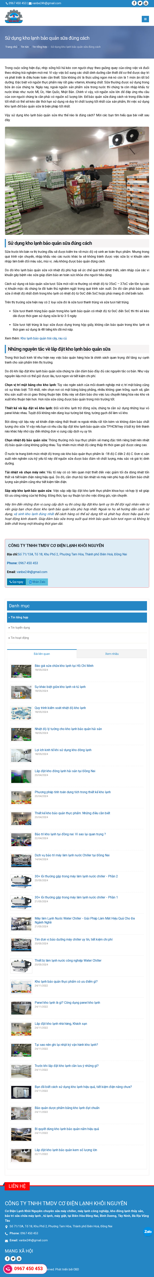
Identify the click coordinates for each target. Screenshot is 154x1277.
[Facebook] (134, 3)
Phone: (12, 563)
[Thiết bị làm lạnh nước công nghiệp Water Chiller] (21, 966)
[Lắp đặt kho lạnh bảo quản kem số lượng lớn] (21, 1155)
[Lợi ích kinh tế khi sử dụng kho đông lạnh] (21, 755)
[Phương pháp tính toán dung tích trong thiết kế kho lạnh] (21, 797)
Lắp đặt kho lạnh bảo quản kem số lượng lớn (66, 1150)
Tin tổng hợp (39, 46)
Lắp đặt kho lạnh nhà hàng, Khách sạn (61, 1024)
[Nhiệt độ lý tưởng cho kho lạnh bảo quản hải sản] (21, 734)
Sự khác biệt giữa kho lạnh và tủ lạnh (60, 687)
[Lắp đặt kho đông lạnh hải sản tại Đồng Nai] (21, 776)
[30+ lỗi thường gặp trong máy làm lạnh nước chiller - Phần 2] (21, 881)
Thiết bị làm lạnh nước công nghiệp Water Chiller (68, 960)
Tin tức (25, 46)
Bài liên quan (42, 653)
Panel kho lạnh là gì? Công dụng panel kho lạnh (67, 1003)
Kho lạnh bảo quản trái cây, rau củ (43, 338)
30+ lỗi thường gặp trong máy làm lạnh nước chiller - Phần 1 (76, 897)
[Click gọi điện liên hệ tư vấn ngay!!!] (8, 1269)
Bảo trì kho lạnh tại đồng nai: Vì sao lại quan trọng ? (70, 834)
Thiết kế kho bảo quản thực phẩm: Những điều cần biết (72, 813)
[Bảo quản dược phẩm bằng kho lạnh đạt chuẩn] (21, 1113)
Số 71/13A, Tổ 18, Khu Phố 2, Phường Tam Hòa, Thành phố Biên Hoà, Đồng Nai (72, 554)
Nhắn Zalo (38, 581)
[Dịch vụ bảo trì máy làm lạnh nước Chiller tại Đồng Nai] (21, 860)
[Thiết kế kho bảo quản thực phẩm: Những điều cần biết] (21, 818)
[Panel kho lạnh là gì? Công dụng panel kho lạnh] (21, 1008)
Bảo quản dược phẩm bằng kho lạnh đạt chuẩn (67, 1108)
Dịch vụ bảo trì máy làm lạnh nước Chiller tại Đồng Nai (72, 855)
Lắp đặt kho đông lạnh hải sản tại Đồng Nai (65, 771)
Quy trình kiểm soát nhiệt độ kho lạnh (60, 708)
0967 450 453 (28, 563)
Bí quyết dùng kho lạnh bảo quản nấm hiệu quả (67, 1129)
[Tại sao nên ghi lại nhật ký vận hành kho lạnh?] (21, 1050)
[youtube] (145, 3)
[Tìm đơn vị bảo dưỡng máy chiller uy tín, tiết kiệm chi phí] (21, 945)
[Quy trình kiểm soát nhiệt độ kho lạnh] (21, 713)
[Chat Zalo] (148, 1231)
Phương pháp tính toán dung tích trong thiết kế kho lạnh (73, 792)
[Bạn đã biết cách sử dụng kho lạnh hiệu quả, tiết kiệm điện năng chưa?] (21, 1092)
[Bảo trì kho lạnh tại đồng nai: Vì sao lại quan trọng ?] (21, 839)
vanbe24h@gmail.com (46, 3)
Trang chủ (11, 46)
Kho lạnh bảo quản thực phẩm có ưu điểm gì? (66, 981)
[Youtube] (18, 1258)
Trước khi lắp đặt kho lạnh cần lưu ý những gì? (67, 1066)
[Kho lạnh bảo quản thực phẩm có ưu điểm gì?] (21, 987)
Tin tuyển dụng (20, 627)
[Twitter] (140, 3)
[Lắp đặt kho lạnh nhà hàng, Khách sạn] (21, 1029)
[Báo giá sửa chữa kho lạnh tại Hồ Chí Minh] (21, 671)
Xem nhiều (112, 653)
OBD (76, 1269)
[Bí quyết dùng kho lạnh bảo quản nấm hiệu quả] (21, 1134)
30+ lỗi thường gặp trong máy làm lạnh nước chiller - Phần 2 (76, 876)
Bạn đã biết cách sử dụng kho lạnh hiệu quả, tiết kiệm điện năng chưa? (83, 1087)
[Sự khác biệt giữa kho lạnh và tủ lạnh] (21, 692)
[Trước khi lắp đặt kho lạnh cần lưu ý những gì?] (21, 1071)
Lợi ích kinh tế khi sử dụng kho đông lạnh (63, 750)
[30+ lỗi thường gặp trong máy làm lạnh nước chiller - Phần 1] (21, 902)
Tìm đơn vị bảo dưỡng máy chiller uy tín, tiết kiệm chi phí (73, 939)
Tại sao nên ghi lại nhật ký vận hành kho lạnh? (66, 1045)
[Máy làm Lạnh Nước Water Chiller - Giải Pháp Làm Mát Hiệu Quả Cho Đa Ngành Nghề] (21, 924)
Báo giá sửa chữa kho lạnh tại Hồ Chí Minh (64, 666)
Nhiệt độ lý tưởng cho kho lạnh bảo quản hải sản (68, 729)
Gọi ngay (17, 581)
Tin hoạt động (20, 638)
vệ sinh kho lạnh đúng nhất (34, 514)
